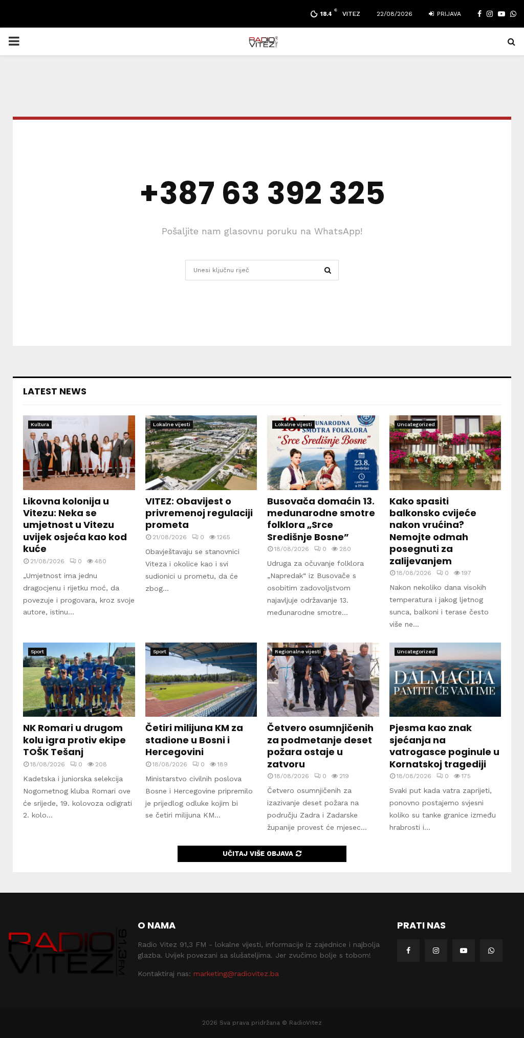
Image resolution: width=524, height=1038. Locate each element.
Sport (37, 651)
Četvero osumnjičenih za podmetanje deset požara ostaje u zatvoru (320, 745)
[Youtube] (463, 950)
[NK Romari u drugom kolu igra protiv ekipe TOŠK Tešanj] (79, 680)
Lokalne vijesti (171, 424)
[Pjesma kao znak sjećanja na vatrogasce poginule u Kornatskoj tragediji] (445, 680)
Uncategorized (416, 424)
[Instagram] (436, 950)
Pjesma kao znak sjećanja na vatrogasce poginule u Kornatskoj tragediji (444, 745)
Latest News (54, 391)
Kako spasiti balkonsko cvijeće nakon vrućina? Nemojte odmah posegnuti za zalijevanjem (432, 531)
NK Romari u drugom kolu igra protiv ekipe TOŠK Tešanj (74, 739)
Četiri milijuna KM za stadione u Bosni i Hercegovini (194, 739)
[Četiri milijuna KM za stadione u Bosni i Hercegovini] (201, 680)
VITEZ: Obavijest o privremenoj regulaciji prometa (199, 513)
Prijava (448, 13)
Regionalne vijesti (298, 651)
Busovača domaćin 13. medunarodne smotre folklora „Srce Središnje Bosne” (321, 519)
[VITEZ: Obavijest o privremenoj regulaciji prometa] (201, 452)
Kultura (40, 424)
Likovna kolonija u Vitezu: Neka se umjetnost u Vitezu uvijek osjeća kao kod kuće (75, 525)
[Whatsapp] (491, 950)
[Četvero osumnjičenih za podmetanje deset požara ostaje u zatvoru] (323, 680)
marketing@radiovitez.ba (236, 973)
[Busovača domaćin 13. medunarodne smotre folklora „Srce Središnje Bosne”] (323, 452)
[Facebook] (408, 950)
